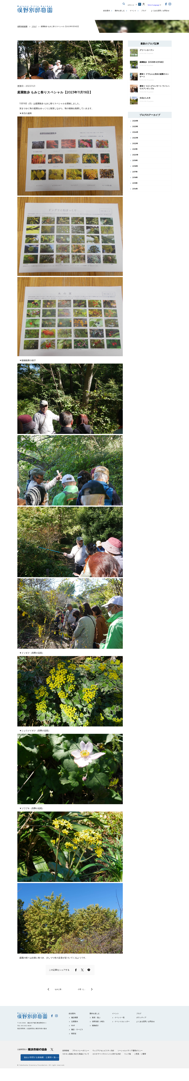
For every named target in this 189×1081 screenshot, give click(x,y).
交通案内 (74, 1021)
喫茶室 (73, 1034)
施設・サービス (77, 1029)
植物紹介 (95, 1025)
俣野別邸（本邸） (98, 1021)
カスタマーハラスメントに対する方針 (106, 1054)
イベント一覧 (120, 1017)
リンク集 (127, 1054)
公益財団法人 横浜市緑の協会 (32, 1049)
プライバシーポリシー (80, 1051)
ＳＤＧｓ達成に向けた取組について (75, 1054)
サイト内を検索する (124, 4)
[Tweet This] (82, 970)
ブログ (143, 11)
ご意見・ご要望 (140, 1054)
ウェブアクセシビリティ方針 (103, 1051)
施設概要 (74, 1017)
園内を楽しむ (120, 11)
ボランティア (141, 1017)
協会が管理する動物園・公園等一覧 (40, 1057)
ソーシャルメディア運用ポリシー (130, 1051)
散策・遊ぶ (96, 1017)
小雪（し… (82, 989)
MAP (73, 1025)
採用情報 (65, 1051)
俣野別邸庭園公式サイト (34, 9)
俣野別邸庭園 (32, 1015)
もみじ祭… (58, 989)
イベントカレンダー (122, 1021)
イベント (133, 11)
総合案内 (106, 11)
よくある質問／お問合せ (160, 11)
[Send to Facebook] (75, 970)
